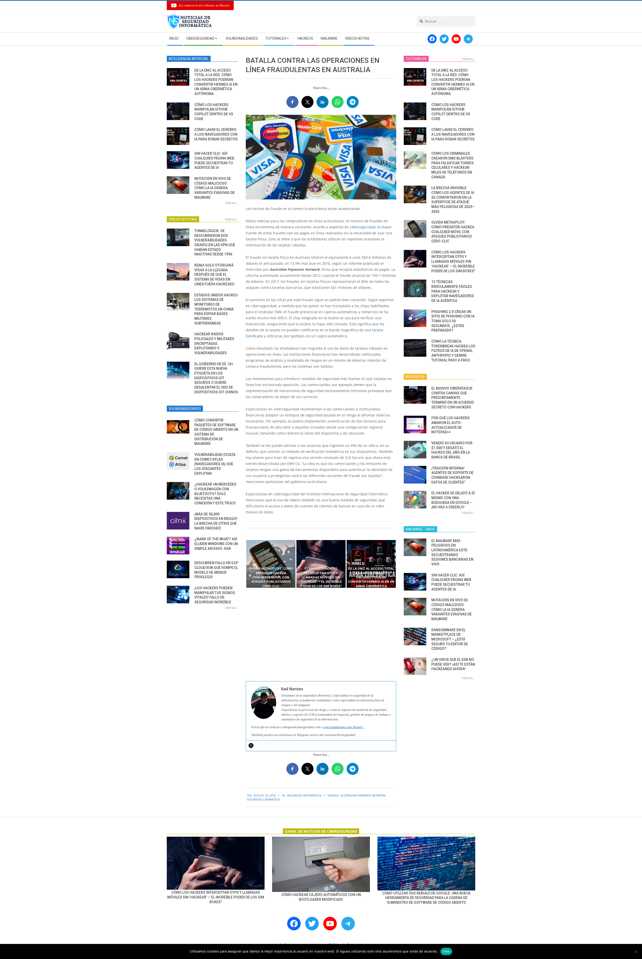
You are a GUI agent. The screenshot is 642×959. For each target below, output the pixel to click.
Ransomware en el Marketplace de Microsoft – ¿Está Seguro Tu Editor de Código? (449, 639)
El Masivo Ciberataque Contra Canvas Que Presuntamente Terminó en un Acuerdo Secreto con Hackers (452, 397)
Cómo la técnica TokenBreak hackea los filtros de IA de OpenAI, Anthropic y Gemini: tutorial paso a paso (453, 350)
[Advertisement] (321, 635)
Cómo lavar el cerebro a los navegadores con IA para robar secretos (216, 134)
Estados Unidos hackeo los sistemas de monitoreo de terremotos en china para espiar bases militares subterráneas (216, 309)
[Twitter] (251, 745)
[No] (635, 951)
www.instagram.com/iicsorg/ (343, 727)
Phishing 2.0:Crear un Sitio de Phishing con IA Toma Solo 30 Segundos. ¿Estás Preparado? (452, 321)
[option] (270, 564)
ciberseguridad (362, 227)
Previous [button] (242, 563)
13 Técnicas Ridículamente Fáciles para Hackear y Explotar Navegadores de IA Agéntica (452, 291)
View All (231, 203)
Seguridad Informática (304, 795)
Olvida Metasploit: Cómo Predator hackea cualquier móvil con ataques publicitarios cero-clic (452, 231)
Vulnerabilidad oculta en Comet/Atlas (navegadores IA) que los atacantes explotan (214, 464)
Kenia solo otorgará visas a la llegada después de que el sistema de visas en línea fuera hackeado (214, 274)
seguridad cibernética (263, 799)
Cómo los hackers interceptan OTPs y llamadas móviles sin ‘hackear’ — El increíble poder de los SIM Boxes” (453, 261)
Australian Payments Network (363, 795)
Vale (446, 951)
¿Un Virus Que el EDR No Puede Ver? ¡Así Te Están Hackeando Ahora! (453, 664)
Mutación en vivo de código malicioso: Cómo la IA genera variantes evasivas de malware (214, 188)
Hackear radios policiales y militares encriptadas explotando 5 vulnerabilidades (214, 343)
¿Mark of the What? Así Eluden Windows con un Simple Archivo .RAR (216, 543)
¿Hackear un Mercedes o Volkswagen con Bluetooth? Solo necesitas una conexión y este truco (215, 493)
